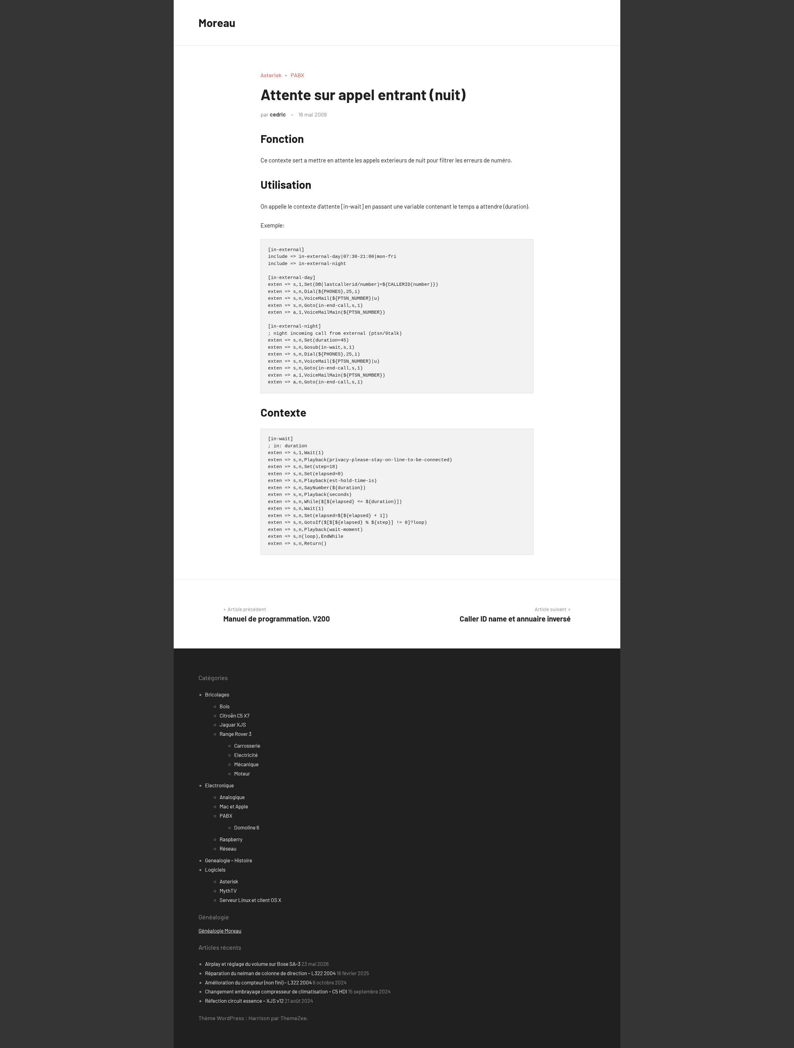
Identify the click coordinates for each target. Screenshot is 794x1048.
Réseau (228, 848)
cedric (278, 114)
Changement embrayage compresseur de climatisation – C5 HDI (276, 991)
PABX (297, 75)
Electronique (219, 785)
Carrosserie (247, 745)
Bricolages (217, 694)
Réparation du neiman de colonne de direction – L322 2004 (270, 973)
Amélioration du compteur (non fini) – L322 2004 (258, 982)
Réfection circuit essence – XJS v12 (244, 1000)
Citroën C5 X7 (234, 715)
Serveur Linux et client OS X (250, 900)
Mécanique (246, 764)
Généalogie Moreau (219, 930)
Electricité (246, 755)
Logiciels (215, 869)
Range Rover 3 (236, 734)
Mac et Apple (234, 806)
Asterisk (271, 75)
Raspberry (231, 839)
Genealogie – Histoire (228, 860)
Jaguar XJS (233, 724)
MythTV (228, 890)
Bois (225, 706)
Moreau (216, 22)
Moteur (242, 773)
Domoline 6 (246, 827)
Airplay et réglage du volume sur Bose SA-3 (253, 964)
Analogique (232, 797)
